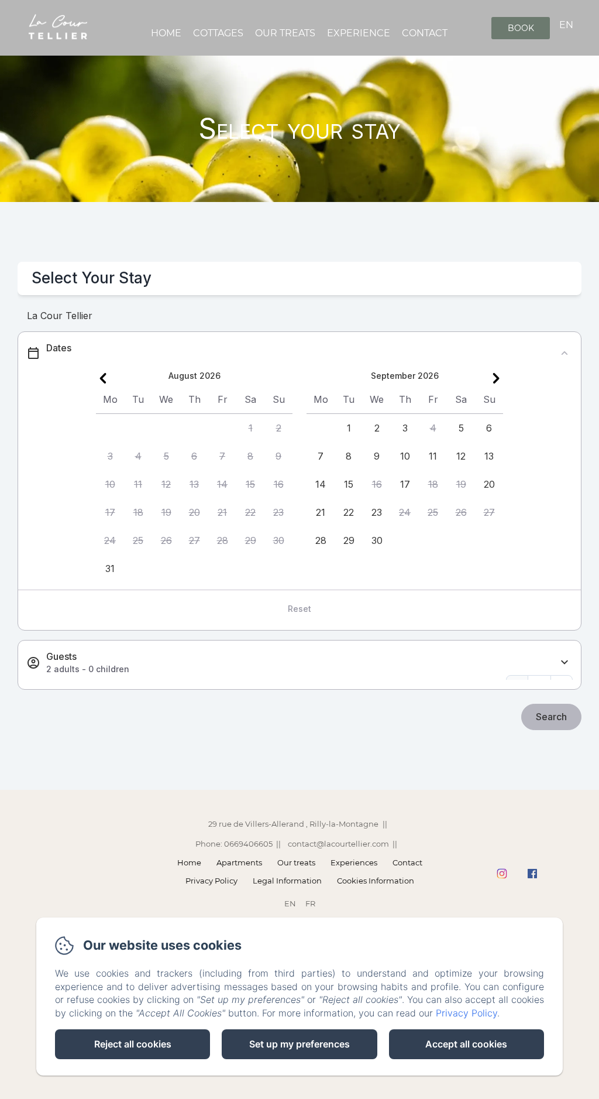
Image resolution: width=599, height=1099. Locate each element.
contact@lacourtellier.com (338, 843)
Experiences (354, 862)
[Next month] (496, 378)
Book (521, 28)
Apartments (239, 862)
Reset (299, 609)
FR (310, 903)
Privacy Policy (211, 880)
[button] (250, 428)
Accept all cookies (466, 1044)
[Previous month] (103, 378)
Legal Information (287, 880)
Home (166, 33)
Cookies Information (375, 880)
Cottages (218, 33)
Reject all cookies (132, 1044)
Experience (358, 33)
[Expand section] (564, 662)
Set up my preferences (299, 1044)
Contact (424, 33)
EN (290, 903)
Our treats (285, 33)
